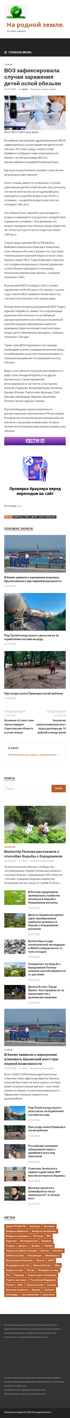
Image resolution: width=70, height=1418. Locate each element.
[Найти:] (35, 788)
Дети (34, 517)
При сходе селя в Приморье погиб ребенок (33, 693)
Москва (41, 1260)
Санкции (51, 1284)
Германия (46, 1241)
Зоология (57, 1250)
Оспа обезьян (47, 517)
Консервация (34, 1255)
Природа (19, 1275)
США (20, 1284)
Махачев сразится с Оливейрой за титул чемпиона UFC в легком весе (44, 1193)
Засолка (44, 1250)
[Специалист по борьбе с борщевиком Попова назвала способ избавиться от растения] (14, 975)
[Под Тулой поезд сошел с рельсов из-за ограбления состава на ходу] (35, 631)
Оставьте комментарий (43, 89)
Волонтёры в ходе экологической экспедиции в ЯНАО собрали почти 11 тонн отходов (46, 946)
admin (25, 89)
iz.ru (19, 505)
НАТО (51, 1260)
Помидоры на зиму (48, 1270)
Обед (57, 1265)
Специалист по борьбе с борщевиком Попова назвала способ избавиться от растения (47, 969)
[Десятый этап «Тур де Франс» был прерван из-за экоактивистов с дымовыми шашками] (14, 998)
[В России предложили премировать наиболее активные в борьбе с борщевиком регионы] (14, 903)
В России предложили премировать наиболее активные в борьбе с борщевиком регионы (44, 897)
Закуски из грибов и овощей (21, 1250)
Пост (8, 1275)
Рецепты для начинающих (42, 1275)
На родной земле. (35, 25)
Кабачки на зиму (15, 1255)
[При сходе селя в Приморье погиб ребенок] (35, 689)
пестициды (12, 1294)
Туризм (8, 65)
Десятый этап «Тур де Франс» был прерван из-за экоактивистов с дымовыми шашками (46, 992)
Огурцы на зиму (14, 1270)
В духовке (11, 1241)
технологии (48, 1294)
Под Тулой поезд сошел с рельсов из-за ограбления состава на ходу (31, 637)
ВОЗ (27, 517)
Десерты (23, 1245)
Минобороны (52, 1255)
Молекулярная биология (19, 1260)
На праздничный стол (18, 1265)
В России (38, 1236)
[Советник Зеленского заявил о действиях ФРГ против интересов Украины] (14, 1180)
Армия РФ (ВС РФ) (16, 1226)
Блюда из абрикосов (17, 1231)
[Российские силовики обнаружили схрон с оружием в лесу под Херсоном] (14, 1157)
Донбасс (36, 1245)
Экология (9, 847)
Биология (35, 1226)
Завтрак (48, 1245)
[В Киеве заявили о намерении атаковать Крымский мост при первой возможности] (35, 573)
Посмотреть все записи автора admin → (34, 754)
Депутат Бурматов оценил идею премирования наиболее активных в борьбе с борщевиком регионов (46, 921)
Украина (36, 1289)
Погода (30, 1270)
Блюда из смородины (18, 1236)
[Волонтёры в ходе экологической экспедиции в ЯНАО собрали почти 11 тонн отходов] (14, 952)
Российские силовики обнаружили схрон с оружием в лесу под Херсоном (43, 1151)
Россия (10, 1284)
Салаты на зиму (34, 1284)
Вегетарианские (29, 1241)
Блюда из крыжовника (44, 1231)
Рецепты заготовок (16, 1280)
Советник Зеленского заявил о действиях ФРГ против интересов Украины (46, 1172)
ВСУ (49, 1236)
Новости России (42, 1265)
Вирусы (18, 517)
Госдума (10, 1245)
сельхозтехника (30, 1294)
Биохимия (49, 1226)
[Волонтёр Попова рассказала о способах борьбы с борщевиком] (35, 844)
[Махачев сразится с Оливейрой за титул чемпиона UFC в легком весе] (14, 1199)
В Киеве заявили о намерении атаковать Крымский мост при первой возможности (33, 579)
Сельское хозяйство (17, 1289)
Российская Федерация (43, 1280)
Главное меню (19, 52)
